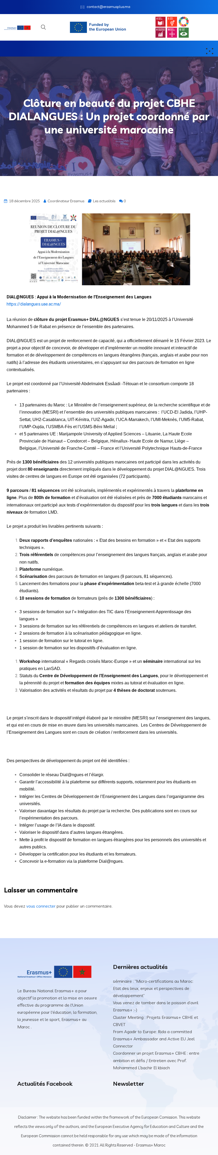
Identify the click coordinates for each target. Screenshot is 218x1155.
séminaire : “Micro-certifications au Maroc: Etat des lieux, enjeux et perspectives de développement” (153, 988)
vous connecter (41, 906)
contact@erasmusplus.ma (108, 6)
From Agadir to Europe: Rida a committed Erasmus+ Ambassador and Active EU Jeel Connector (154, 1039)
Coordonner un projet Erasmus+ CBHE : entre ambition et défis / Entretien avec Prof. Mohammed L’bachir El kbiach (156, 1060)
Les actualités (104, 201)
